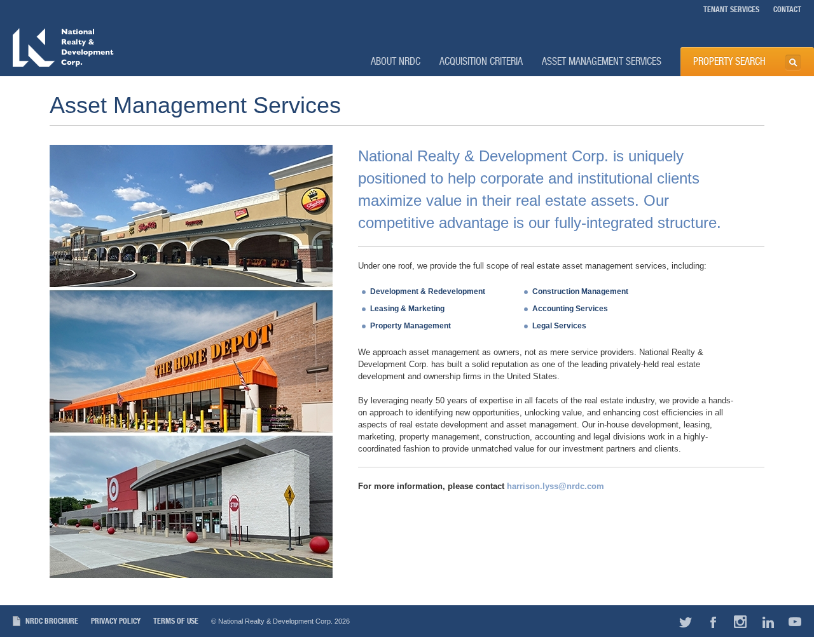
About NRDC (395, 62)
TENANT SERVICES (731, 9)
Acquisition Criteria (481, 62)
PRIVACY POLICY (116, 621)
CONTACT (787, 9)
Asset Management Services (601, 62)
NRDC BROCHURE (51, 621)
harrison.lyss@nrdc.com (555, 486)
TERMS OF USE (175, 621)
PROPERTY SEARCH (729, 62)
